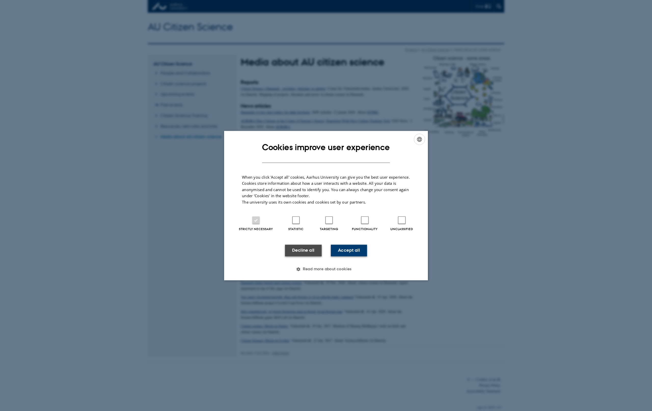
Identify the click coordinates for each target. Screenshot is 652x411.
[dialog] (326, 205)
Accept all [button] (349, 250)
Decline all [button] (303, 250)
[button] (326, 269)
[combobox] (419, 139)
